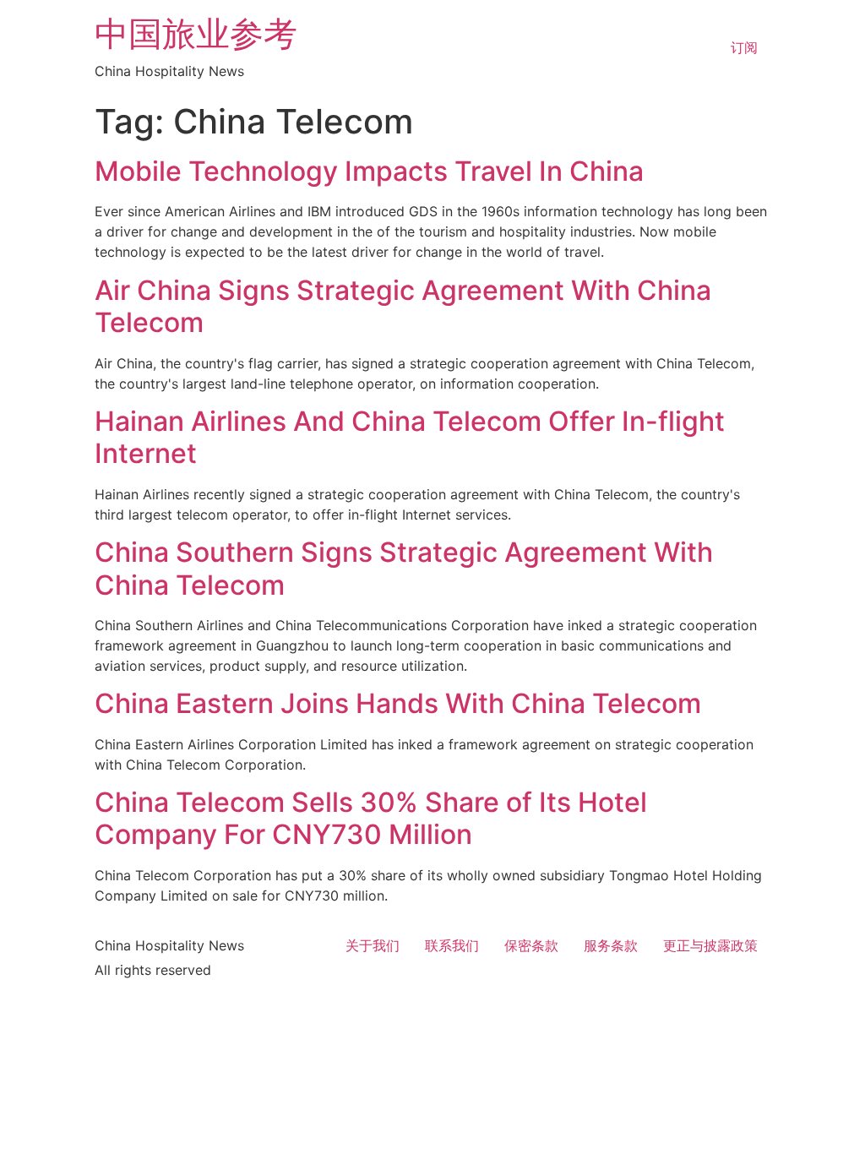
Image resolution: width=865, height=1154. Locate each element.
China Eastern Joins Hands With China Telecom (398, 703)
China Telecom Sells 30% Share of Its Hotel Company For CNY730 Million (371, 818)
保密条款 (531, 945)
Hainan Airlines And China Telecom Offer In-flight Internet (410, 437)
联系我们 (452, 945)
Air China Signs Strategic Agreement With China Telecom (403, 306)
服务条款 (611, 945)
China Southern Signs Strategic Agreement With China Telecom (404, 568)
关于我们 (372, 945)
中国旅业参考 (196, 33)
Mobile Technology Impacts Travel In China (369, 171)
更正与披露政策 (710, 945)
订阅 (744, 47)
